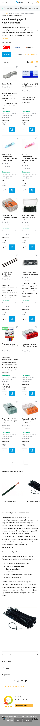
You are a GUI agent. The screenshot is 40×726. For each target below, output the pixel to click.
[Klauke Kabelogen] (10, 74)
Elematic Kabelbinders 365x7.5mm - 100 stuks (30, 273)
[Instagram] (22, 681)
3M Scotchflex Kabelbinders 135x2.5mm (7, 274)
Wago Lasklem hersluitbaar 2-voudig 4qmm (9, 217)
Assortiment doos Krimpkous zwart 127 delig (29, 217)
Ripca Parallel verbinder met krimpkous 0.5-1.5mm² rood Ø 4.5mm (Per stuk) (29, 158)
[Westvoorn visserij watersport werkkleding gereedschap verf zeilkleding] (20, 2)
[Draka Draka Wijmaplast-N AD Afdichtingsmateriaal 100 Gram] (30, 74)
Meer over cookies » (20, 724)
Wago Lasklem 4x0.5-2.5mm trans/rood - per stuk (30, 346)
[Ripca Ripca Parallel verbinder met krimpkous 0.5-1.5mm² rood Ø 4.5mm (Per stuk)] (30, 144)
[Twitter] (18, 681)
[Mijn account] (29, 3)
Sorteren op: (21, 55)
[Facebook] (14, 681)
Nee (27, 720)
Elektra (17, 13)
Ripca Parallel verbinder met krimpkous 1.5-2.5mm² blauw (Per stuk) (9, 157)
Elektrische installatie (27, 13)
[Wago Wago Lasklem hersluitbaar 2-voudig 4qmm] (10, 205)
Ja (18, 720)
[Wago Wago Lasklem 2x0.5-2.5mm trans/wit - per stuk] (10, 409)
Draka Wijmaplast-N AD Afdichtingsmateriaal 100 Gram (30, 86)
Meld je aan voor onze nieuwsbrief (13, 686)
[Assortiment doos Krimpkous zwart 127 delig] (30, 205)
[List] (37, 62)
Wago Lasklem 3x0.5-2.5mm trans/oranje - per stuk (29, 421)
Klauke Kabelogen (8, 84)
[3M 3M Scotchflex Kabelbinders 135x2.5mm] (10, 262)
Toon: (29, 62)
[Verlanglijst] (33, 2)
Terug (6, 13)
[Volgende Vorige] (26, 462)
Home (10, 13)
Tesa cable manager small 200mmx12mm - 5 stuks (10, 346)
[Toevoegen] (12, 129)
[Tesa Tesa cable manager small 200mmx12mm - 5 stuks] (10, 334)
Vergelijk (7, 90)
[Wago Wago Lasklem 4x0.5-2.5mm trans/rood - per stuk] (30, 334)
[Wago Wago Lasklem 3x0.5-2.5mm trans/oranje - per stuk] (30, 409)
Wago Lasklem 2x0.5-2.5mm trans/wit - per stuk (9, 421)
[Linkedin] (26, 681)
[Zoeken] (6, 3)
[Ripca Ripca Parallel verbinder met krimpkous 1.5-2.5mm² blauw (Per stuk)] (10, 144)
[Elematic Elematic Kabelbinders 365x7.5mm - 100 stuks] (30, 262)
